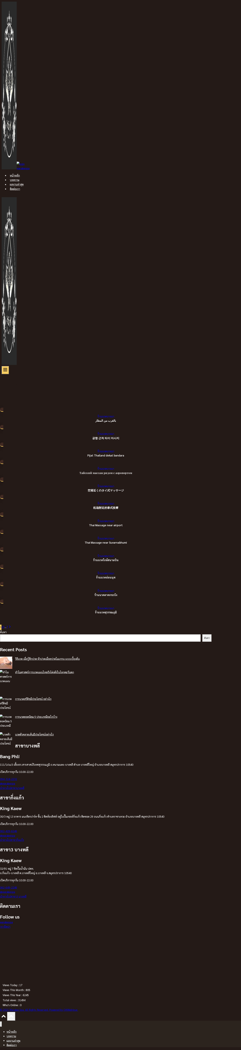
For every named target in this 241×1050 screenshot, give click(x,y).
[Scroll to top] (3, 1016)
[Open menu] (5, 370)
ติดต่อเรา (15, 189)
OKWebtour (70, 1010)
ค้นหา (3, 632)
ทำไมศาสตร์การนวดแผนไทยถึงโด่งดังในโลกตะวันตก (44, 672)
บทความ (14, 180)
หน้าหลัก (15, 175)
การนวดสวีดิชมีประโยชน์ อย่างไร (33, 699)
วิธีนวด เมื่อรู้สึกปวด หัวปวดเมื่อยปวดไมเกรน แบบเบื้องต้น (47, 659)
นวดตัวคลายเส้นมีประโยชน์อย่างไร (34, 734)
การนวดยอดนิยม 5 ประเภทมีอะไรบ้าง (36, 717)
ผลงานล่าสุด (17, 184)
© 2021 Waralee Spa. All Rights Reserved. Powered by (32, 1010)
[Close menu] (1, 1024)
